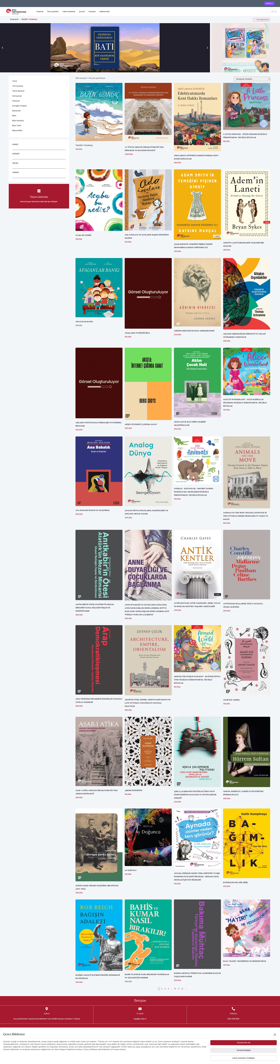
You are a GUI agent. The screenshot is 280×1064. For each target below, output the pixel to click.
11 (178, 988)
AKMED (15, 144)
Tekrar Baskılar (68, 11)
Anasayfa (14, 19)
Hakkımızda (104, 11)
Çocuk (82, 11)
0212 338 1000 (233, 1019)
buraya (116, 1049)
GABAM (15, 172)
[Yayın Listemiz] (39, 191)
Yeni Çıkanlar (53, 11)
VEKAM (15, 163)
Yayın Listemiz (39, 197)
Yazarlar (92, 11)
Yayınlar (39, 11)
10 (175, 988)
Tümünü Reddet (243, 1050)
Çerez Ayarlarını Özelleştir (243, 1058)
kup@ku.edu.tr (140, 1019)
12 (182, 988)
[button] (2, 47)
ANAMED (15, 153)
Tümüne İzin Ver (243, 1042)
